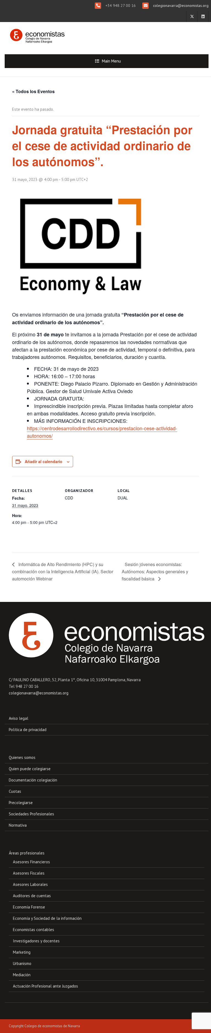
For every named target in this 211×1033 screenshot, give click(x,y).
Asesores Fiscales (29, 873)
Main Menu (111, 61)
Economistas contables (33, 929)
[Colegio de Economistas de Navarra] (36, 33)
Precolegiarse (21, 802)
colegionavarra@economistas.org (180, 5)
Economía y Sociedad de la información (47, 918)
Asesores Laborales (30, 884)
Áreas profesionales (27, 853)
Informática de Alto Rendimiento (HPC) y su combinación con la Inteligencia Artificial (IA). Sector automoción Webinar (62, 571)
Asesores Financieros (31, 861)
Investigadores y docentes (36, 940)
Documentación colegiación (33, 780)
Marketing (21, 952)
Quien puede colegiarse (30, 768)
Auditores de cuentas (32, 895)
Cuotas (15, 791)
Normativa (18, 825)
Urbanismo (22, 963)
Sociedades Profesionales (31, 813)
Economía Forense (29, 907)
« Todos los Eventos (33, 91)
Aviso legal (18, 718)
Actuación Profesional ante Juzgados (45, 986)
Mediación (21, 974)
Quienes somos (22, 757)
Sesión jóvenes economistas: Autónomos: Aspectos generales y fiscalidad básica (155, 571)
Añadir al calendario (43, 461)
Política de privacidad (27, 729)
